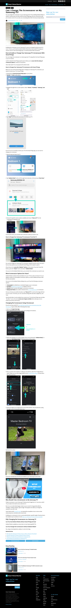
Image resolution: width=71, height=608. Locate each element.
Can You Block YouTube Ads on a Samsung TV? (17, 538)
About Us (55, 1)
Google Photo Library (33, 373)
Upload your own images (17, 286)
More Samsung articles (15, 540)
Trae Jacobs (21, 553)
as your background (32, 289)
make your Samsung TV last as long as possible (32, 516)
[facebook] (19, 20)
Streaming (24, 559)
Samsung (8, 8)
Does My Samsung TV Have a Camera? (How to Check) (18, 535)
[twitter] (21, 20)
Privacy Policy (9, 604)
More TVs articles (35, 540)
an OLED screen (17, 511)
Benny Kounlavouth (12, 20)
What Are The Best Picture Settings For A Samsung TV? (18, 536)
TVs (12, 8)
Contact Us (50, 1)
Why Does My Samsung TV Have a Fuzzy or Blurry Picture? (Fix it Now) (22, 533)
